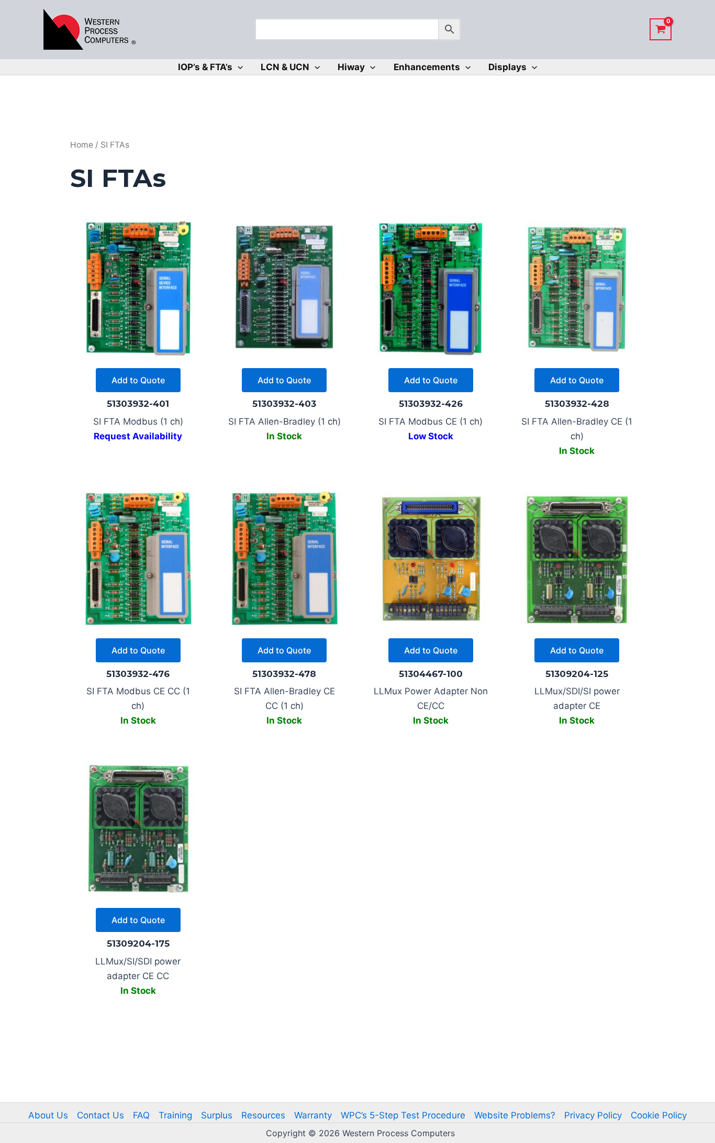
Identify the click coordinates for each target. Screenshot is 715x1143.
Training (175, 1115)
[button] (237, 67)
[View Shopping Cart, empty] (661, 29)
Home (81, 145)
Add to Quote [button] (138, 380)
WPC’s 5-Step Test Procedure (403, 1115)
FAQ (141, 1115)
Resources (263, 1115)
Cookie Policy (659, 1115)
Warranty (313, 1115)
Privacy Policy (593, 1115)
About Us (48, 1115)
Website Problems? (514, 1115)
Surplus (216, 1115)
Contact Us (100, 1115)
